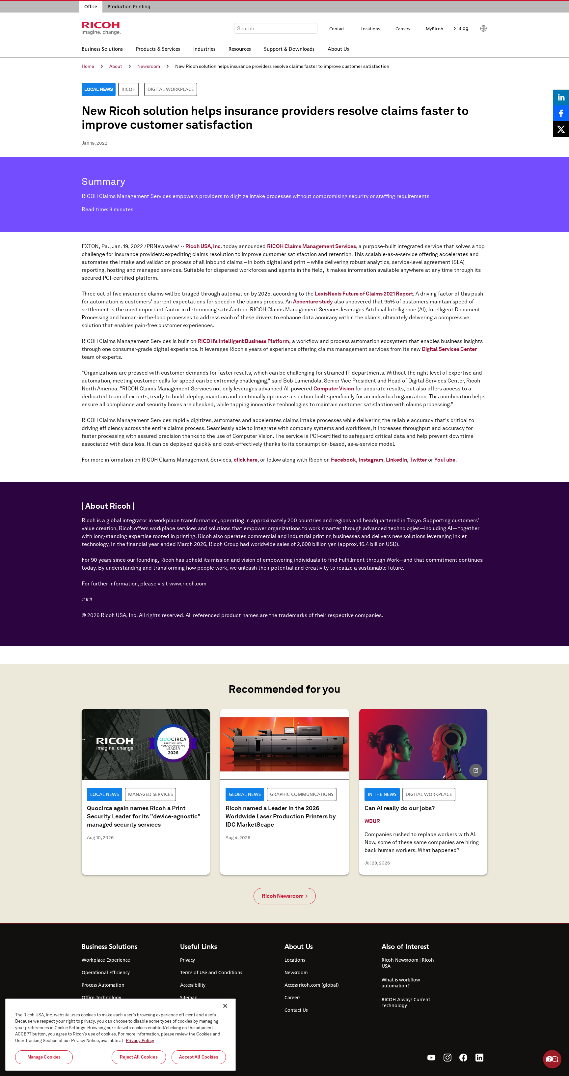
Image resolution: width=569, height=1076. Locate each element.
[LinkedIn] (479, 1058)
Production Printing (129, 7)
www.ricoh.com (187, 583)
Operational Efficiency (106, 973)
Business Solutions (102, 48)
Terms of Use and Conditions (211, 973)
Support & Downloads (289, 48)
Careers (402, 28)
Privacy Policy (140, 1040)
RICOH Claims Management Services (311, 246)
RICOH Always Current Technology (406, 1002)
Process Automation (103, 985)
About (115, 66)
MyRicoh (434, 28)
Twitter (418, 460)
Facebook (343, 460)
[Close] (225, 1006)
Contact (337, 28)
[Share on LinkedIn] (561, 97)
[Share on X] (561, 129)
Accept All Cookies (198, 1057)
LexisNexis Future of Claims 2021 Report (364, 294)
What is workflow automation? (401, 983)
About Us (338, 48)
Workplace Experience (106, 960)
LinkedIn (396, 460)
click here (245, 460)
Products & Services (158, 48)
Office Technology (101, 998)
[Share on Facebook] (561, 113)
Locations (370, 28)
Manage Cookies (44, 1057)
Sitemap (189, 998)
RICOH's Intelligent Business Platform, (244, 341)
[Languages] (480, 28)
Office (90, 7)
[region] (120, 1035)
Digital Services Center (449, 349)
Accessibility (192, 985)
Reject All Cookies (138, 1057)
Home (88, 66)
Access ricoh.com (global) (311, 985)
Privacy (187, 960)
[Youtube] (431, 1058)
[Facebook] (463, 1058)
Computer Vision (333, 388)
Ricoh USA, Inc (203, 246)
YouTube (444, 460)
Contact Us (296, 1010)
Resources (240, 48)
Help (552, 1059)
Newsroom (148, 66)
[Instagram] (447, 1058)
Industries (204, 48)
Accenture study (313, 301)
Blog (463, 28)
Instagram (371, 460)
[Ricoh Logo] (101, 28)
